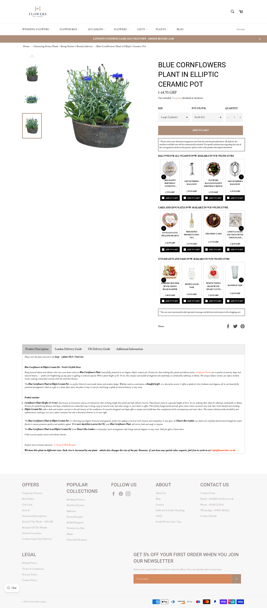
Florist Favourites (31, 533)
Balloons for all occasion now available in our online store (196, 156)
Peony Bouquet (75, 517)
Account (241, 29)
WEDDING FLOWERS (35, 29)
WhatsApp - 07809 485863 (214, 510)
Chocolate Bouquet (77, 539)
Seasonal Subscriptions (34, 516)
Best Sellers (28, 499)
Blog (180, 29)
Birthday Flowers (76, 499)
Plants (161, 29)
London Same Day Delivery (37, 539)
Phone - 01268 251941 (212, 504)
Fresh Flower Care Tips (168, 521)
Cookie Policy (29, 580)
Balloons (71, 511)
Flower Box (69, 29)
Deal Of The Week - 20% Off (37, 521)
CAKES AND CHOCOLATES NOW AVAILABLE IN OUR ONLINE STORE (193, 207)
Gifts (141, 29)
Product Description (37, 349)
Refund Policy (29, 563)
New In (26, 510)
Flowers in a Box (75, 528)
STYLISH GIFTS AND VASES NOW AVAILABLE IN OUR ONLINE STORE (194, 259)
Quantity (231, 108)
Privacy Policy (29, 574)
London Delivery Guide (68, 349)
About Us (161, 493)
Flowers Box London (37, 601)
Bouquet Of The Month (34, 527)
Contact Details (208, 516)
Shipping (176, 98)
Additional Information (129, 349)
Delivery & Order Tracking (170, 510)
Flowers (120, 29)
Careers (160, 504)
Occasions (96, 29)
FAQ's (159, 516)
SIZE (160, 108)
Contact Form (207, 493)
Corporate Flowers (32, 493)
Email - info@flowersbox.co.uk (217, 499)
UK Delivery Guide (99, 349)
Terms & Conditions (33, 569)
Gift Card (27, 504)
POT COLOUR (199, 108)
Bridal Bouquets (75, 522)
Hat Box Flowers (75, 505)
